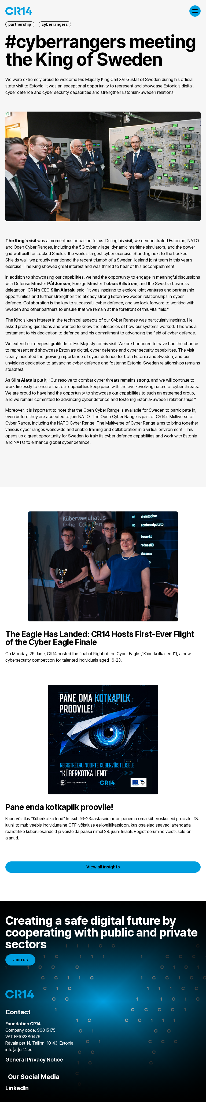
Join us (20, 959)
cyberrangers (55, 24)
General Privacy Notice (34, 1059)
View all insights (103, 866)
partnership (19, 24)
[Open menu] (195, 11)
